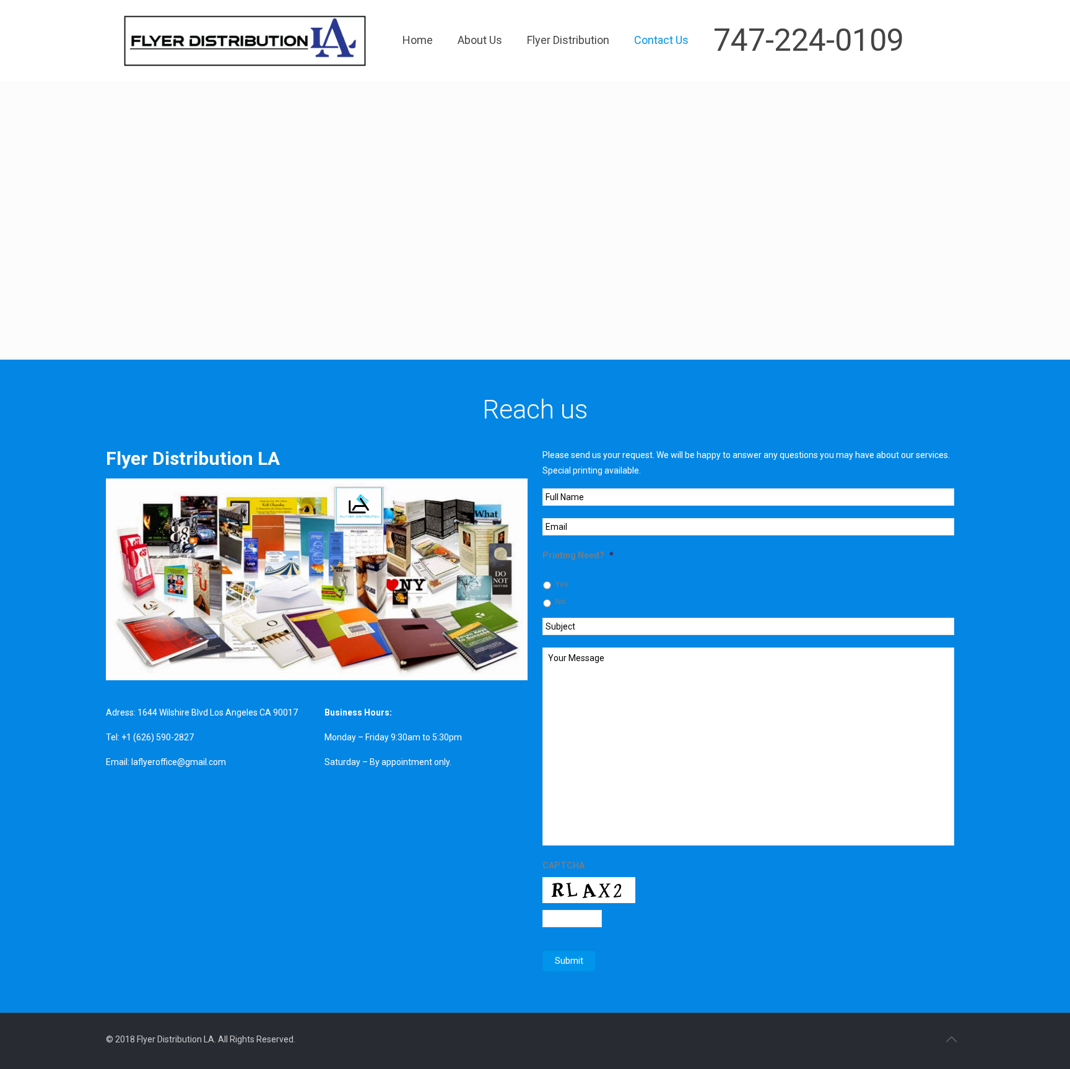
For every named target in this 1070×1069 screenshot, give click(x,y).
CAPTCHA (563, 865)
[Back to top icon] (951, 1039)
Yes (561, 584)
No (560, 601)
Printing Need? (578, 555)
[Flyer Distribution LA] (245, 40)
